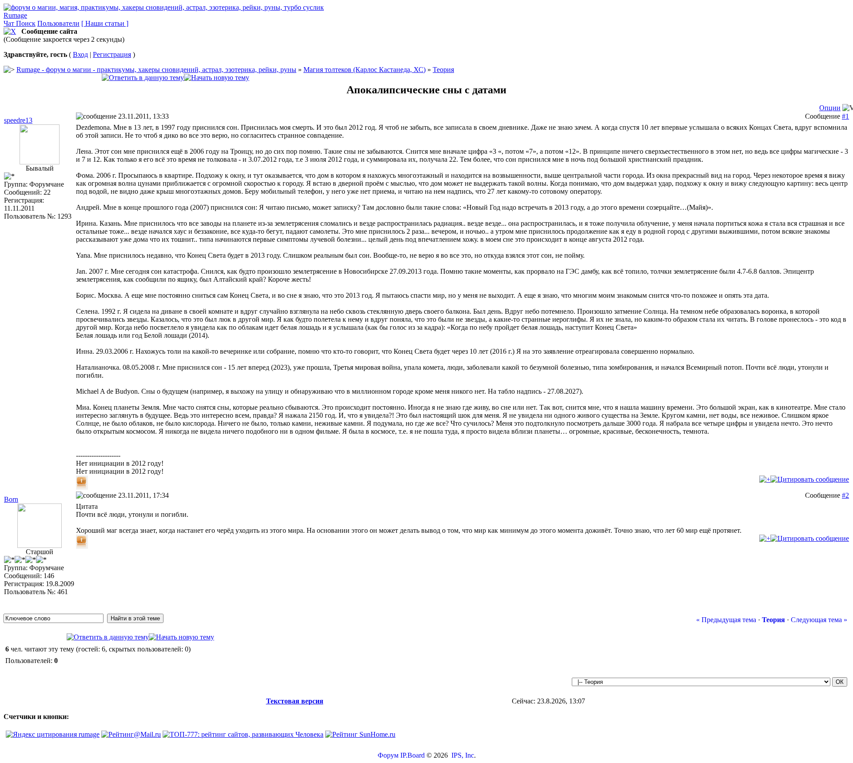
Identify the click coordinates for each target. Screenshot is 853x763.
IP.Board (412, 755)
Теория (443, 69)
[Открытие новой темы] (216, 77)
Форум (388, 755)
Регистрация (112, 54)
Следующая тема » (819, 619)
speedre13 (18, 120)
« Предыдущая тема (726, 619)
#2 (845, 495)
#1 (845, 116)
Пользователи (58, 23)
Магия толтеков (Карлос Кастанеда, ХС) (364, 69)
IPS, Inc (462, 755)
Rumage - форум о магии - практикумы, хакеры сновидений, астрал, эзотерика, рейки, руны (156, 69)
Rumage (15, 15)
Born (11, 499)
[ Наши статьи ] (104, 23)
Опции (830, 108)
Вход (80, 54)
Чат (10, 23)
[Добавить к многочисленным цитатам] (764, 479)
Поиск (26, 23)
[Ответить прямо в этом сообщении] (809, 479)
